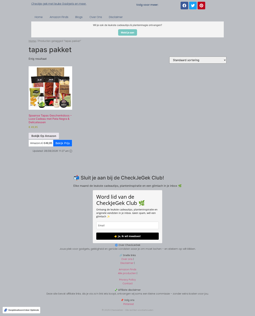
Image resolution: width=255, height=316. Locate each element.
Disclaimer (116, 17)
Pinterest (127, 304)
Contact (127, 283)
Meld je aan (127, 32)
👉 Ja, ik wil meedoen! (127, 236)
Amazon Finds (59, 17)
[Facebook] (184, 5)
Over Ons (96, 17)
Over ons (127, 259)
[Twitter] (193, 5)
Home (39, 17)
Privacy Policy (127, 279)
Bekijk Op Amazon (43, 136)
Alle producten (127, 273)
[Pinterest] (201, 5)
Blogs (79, 17)
